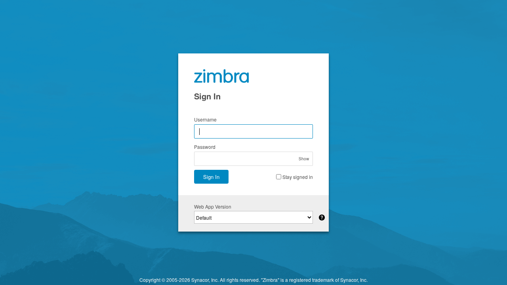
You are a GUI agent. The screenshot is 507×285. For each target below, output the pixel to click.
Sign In (211, 176)
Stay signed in (297, 176)
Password (204, 146)
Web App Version (212, 206)
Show (304, 159)
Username (205, 119)
